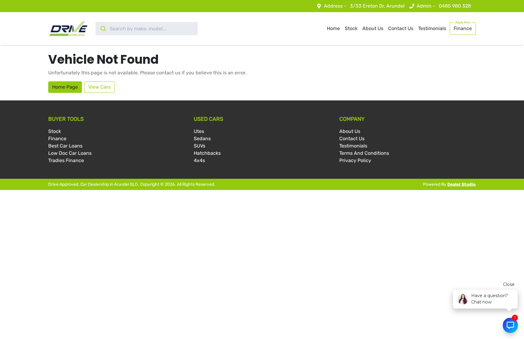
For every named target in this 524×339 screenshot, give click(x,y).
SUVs (199, 146)
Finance (463, 28)
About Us (372, 28)
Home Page (65, 87)
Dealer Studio (461, 184)
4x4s (199, 160)
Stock (351, 28)
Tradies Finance (66, 160)
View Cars (99, 87)
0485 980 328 (455, 6)
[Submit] (103, 28)
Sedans (202, 138)
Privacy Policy (355, 160)
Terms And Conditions (364, 153)
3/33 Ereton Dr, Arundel (377, 6)
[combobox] (147, 28)
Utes (199, 131)
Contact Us (400, 28)
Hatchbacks (207, 153)
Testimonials (432, 28)
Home (333, 28)
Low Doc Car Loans (70, 153)
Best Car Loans (65, 146)
